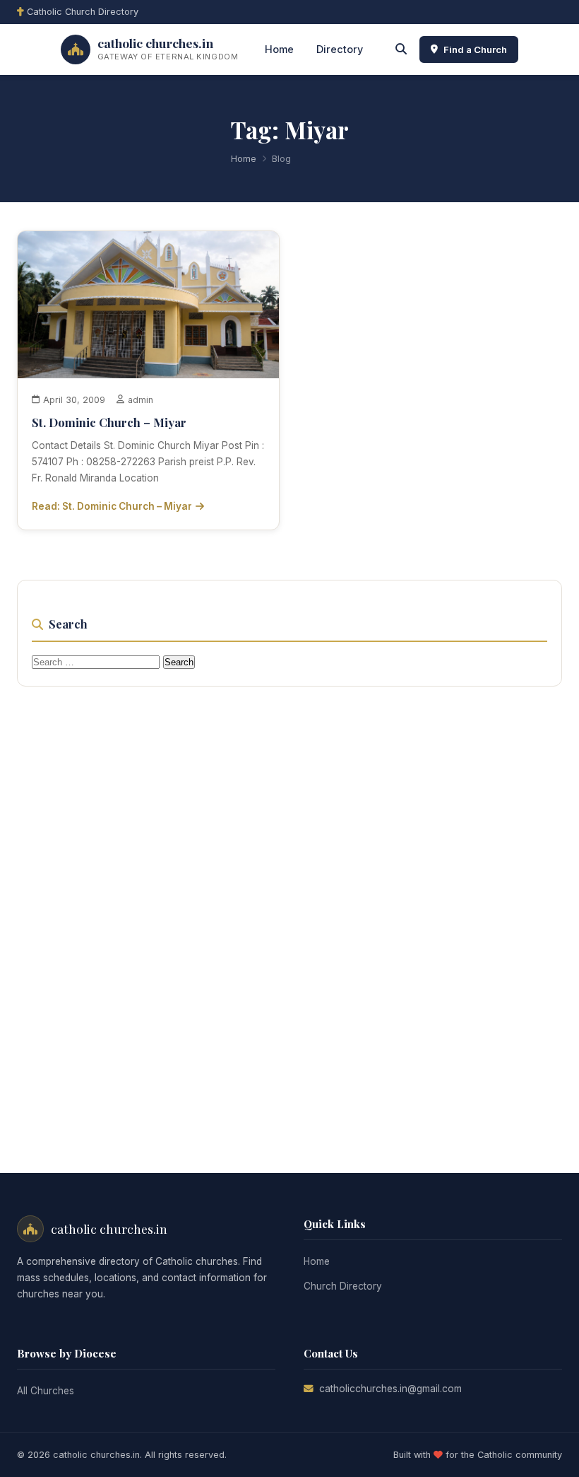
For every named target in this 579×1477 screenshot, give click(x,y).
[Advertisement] (289, 913)
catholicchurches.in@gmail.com (390, 1388)
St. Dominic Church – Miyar (109, 422)
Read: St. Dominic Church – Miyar (112, 506)
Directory (339, 49)
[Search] (401, 49)
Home (279, 49)
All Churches (45, 1390)
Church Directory (343, 1286)
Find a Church (475, 49)
